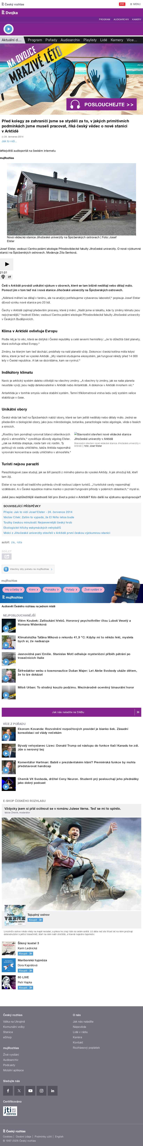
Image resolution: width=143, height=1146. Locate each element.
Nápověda (79, 1027)
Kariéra (77, 1037)
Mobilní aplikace (13, 1070)
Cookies (7, 1136)
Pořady (51, 40)
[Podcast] (3, 277)
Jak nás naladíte (83, 1021)
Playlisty (90, 40)
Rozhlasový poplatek (86, 1047)
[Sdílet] (9, 277)
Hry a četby (12, 589)
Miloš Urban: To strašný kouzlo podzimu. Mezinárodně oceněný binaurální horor (76, 687)
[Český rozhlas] (13, 4)
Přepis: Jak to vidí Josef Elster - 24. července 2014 (38, 512)
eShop (7, 1037)
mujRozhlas (9, 580)
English (59, 1136)
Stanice (8, 1032)
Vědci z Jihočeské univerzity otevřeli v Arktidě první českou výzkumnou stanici (56, 533)
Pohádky (50, 589)
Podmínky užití (43, 1136)
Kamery (136, 19)
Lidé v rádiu (80, 1032)
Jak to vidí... (9, 141)
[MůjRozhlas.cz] (7, 158)
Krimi (32, 589)
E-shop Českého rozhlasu (24, 801)
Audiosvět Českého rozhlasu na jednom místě (28, 606)
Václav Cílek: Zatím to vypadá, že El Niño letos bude (38, 517)
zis (13, 542)
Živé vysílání (91, 589)
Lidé (103, 40)
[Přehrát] (6, 264)
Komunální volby (14, 1027)
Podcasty (9, 1065)
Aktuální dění (12, 40)
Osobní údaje (23, 1136)
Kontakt (78, 1042)
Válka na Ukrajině (14, 1021)
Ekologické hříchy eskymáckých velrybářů (32, 527)
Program (104, 19)
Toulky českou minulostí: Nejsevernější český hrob (37, 522)
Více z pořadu (14, 724)
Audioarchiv (121, 19)
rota (19, 542)
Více (132, 40)
